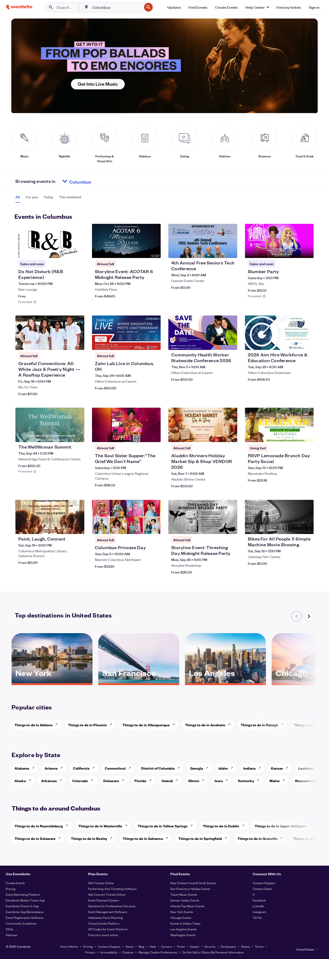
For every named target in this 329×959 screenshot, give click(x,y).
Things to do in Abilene (33, 724)
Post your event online (103, 935)
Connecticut (115, 768)
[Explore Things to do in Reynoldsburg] (68, 825)
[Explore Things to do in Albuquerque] (174, 724)
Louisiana (306, 768)
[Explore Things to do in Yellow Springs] (192, 825)
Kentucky (246, 780)
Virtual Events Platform (103, 923)
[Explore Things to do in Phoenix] (112, 724)
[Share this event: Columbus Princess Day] (154, 527)
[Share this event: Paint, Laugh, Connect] (77, 527)
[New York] (52, 681)
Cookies (127, 952)
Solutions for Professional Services (111, 906)
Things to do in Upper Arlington (281, 825)
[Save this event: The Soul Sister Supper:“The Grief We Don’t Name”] (142, 435)
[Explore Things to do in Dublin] (244, 825)
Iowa (219, 780)
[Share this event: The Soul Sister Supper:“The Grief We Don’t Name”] (154, 435)
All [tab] (17, 196)
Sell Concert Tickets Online (106, 894)
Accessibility (108, 952)
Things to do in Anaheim (205, 724)
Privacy (90, 952)
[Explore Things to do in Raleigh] (283, 724)
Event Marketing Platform (23, 894)
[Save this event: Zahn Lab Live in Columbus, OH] (142, 343)
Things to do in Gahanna (143, 838)
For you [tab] (32, 196)
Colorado (80, 780)
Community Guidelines (21, 923)
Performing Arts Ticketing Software (112, 888)
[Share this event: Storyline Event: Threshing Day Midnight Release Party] (230, 527)
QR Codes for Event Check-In (108, 929)
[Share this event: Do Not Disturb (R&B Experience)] (77, 251)
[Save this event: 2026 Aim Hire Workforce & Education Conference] (295, 343)
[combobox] (116, 7)
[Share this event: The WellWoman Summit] (77, 435)
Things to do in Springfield (200, 838)
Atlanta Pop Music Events (187, 906)
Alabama (21, 768)
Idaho (223, 768)
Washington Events (183, 935)
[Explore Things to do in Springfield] (227, 838)
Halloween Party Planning (105, 917)
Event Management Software (107, 911)
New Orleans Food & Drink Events (193, 883)
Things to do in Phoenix (87, 724)
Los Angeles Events (183, 929)
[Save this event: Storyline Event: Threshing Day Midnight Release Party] (219, 527)
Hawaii (167, 780)
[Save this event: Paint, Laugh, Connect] (66, 527)
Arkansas (49, 780)
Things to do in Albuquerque (146, 724)
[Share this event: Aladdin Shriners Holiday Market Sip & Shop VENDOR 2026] (230, 435)
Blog (141, 946)
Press (181, 946)
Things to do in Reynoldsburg (38, 825)
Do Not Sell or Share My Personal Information (213, 952)
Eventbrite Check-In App (22, 906)
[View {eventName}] (49, 241)
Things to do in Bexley (89, 838)
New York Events (181, 911)
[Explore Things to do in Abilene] (57, 724)
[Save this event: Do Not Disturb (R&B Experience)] (66, 251)
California (81, 768)
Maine (275, 780)
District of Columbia (158, 768)
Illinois (193, 780)
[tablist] (48, 198)
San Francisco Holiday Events (190, 888)
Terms (259, 946)
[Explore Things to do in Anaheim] (230, 724)
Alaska (20, 780)
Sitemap (11, 935)
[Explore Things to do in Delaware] (60, 838)
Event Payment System (103, 900)
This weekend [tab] (70, 196)
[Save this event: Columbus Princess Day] (142, 527)
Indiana (249, 768)
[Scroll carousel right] (309, 616)
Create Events (15, 883)
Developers (228, 946)
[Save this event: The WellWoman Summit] (66, 435)
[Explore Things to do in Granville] (282, 838)
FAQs (9, 929)
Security (210, 946)
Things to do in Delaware (34, 838)
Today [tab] (48, 196)
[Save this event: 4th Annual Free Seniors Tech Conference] (219, 251)
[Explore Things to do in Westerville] (127, 825)
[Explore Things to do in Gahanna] (168, 838)
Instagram (259, 911)
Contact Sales (262, 888)
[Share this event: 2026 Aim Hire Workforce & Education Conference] (307, 343)
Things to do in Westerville (100, 825)
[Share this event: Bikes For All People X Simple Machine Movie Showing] (307, 527)
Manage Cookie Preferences (157, 952)
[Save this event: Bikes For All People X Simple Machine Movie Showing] (295, 527)
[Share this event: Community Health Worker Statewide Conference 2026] (230, 343)
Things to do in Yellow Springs (162, 825)
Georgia (196, 768)
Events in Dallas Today (185, 923)
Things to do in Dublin (221, 825)
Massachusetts (307, 780)
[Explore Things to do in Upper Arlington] (312, 825)
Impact (194, 946)
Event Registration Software (24, 917)
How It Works (69, 946)
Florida (140, 780)
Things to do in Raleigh (259, 724)
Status (245, 946)
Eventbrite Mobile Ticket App (25, 900)
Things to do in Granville (257, 838)
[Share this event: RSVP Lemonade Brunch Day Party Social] (307, 435)
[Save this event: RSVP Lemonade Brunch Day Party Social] (295, 435)
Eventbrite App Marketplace (25, 911)
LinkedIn (258, 906)
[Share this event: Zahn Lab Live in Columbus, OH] (154, 343)
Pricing (10, 888)
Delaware (111, 780)
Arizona (51, 768)
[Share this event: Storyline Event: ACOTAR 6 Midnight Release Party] (154, 251)
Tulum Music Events (183, 894)
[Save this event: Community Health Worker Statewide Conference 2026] (219, 343)
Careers (166, 946)
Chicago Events (180, 917)
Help (153, 946)
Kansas (277, 768)
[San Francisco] (138, 681)
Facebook (259, 900)
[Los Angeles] (225, 681)
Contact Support (264, 883)
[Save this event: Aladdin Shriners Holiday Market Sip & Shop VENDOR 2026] (219, 435)
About (129, 946)
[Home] (19, 7)
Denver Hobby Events (184, 900)
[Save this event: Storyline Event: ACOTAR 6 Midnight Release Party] (142, 251)
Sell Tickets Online (101, 883)
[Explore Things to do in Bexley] (112, 838)
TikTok (257, 917)
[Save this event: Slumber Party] (295, 251)
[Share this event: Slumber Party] (307, 251)
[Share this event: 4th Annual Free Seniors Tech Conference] (230, 251)
